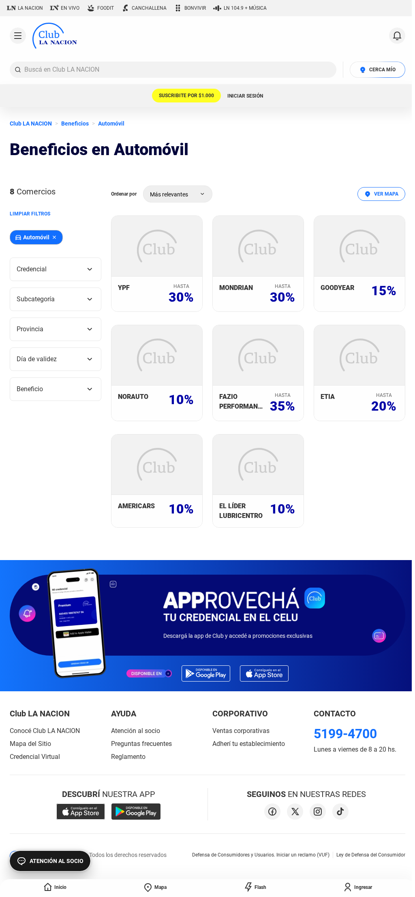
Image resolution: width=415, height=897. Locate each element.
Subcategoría (36, 299)
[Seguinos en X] (295, 811)
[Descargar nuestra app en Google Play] (135, 811)
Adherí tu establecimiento (248, 744)
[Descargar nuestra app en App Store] (80, 811)
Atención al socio (135, 731)
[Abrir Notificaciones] (397, 36)
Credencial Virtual (35, 757)
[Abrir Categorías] (18, 36)
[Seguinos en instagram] (318, 811)
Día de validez (37, 359)
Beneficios (75, 123)
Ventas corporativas (241, 731)
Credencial (32, 269)
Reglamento (128, 757)
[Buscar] (18, 69)
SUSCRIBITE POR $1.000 (186, 95)
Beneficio (30, 389)
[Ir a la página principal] (54, 36)
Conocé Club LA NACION (45, 731)
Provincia (30, 329)
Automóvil (111, 123)
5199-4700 (345, 733)
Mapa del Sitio (30, 744)
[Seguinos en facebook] (272, 811)
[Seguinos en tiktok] (340, 811)
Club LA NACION (31, 123)
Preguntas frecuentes (141, 744)
